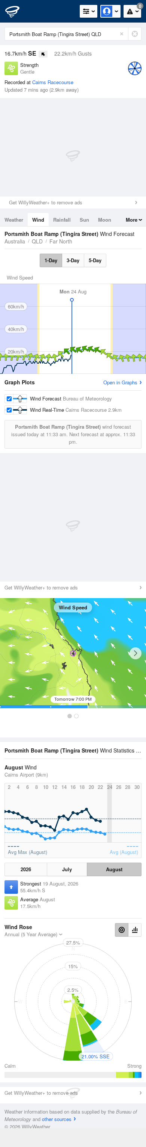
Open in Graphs (120, 382)
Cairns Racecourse (52, 82)
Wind (38, 219)
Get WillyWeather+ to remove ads (45, 202)
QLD (37, 241)
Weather (13, 219)
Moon (104, 219)
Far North (60, 241)
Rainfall (62, 219)
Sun (84, 219)
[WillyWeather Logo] (16, 11)
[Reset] (122, 34)
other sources (57, 1119)
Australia (14, 241)
